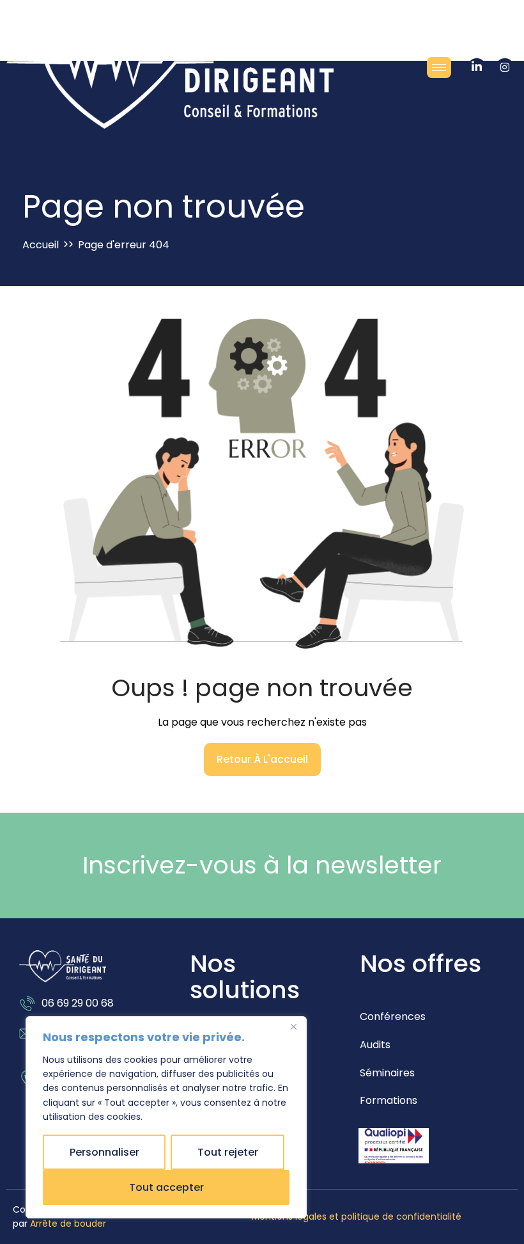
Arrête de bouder (68, 1223)
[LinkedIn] (476, 67)
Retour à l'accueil (262, 759)
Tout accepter (166, 1187)
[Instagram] (504, 67)
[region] (166, 1117)
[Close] (293, 1027)
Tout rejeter (227, 1152)
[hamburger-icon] (439, 67)
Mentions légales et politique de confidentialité (356, 1216)
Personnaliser (104, 1152)
